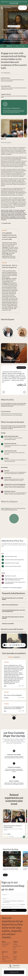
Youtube (14, 959)
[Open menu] (24, 8)
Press (14, 949)
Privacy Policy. (22, 904)
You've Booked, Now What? (7, 961)
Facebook (15, 953)
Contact (3, 959)
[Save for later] (23, 811)
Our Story (15, 943)
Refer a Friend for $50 (6, 943)
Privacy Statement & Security (14, 967)
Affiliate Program (5, 944)
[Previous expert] (3, 392)
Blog (3, 953)
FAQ (3, 954)
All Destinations (10, 26)
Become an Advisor (6, 958)
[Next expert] (24, 392)
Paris (19, 26)
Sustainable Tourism (17, 946)
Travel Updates (5, 956)
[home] (6, 9)
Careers (14, 947)
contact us (19, 587)
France (15, 26)
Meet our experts (21, 367)
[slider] (6, 645)
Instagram (15, 956)
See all (5, 875)
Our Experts (15, 944)
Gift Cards (4, 946)
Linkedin (14, 958)
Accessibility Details (7, 223)
